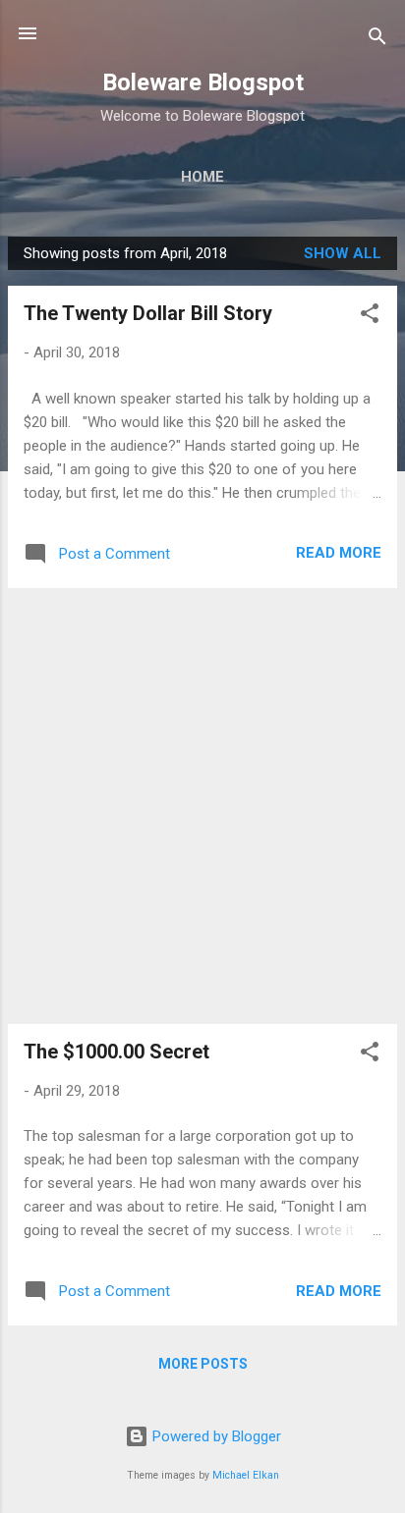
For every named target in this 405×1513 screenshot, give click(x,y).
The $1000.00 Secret (116, 1051)
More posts (203, 1364)
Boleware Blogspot (203, 82)
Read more (338, 553)
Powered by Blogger (214, 1436)
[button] (369, 316)
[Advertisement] (202, 806)
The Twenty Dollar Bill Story (148, 313)
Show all (342, 253)
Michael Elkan (245, 1475)
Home (202, 177)
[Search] (377, 40)
